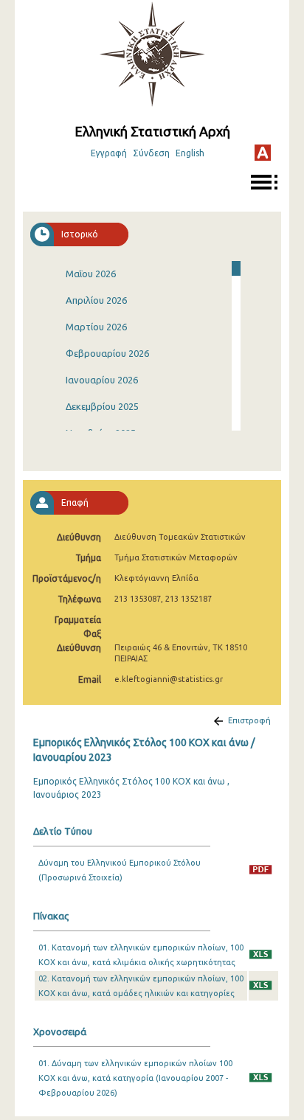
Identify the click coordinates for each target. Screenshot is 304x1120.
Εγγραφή (109, 153)
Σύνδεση (151, 153)
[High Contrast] (263, 153)
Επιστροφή (249, 720)
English (190, 153)
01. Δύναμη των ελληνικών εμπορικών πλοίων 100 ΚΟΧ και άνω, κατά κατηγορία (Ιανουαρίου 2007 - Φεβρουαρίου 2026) (135, 1078)
